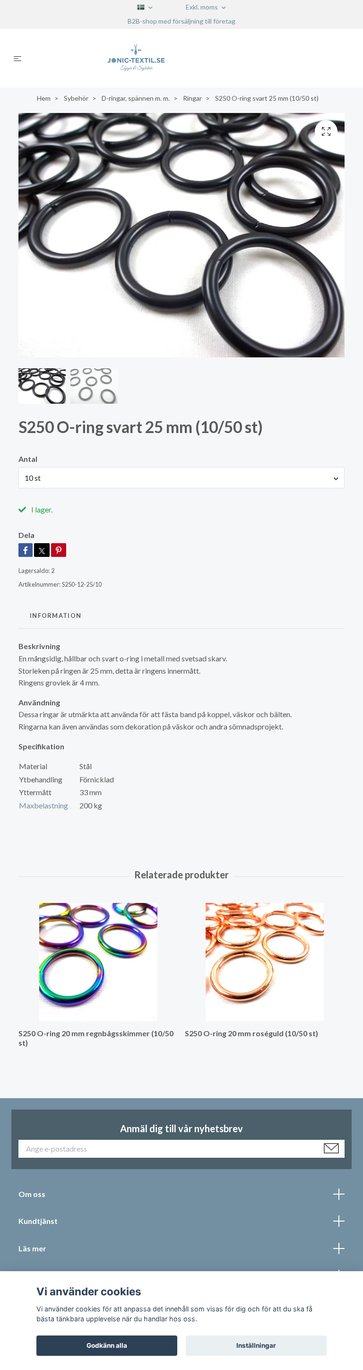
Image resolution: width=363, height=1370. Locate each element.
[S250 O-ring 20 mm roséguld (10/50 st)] (264, 962)
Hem (44, 98)
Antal (27, 458)
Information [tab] (55, 615)
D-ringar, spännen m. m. (136, 98)
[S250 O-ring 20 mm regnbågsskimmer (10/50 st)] (98, 962)
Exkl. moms (202, 7)
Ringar (192, 98)
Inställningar (256, 1345)
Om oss (31, 1193)
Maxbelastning (43, 805)
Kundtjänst (38, 1220)
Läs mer (32, 1248)
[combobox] (181, 477)
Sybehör (76, 98)
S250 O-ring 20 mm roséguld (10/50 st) (251, 1033)
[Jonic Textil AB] (189, 58)
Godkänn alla (106, 1345)
